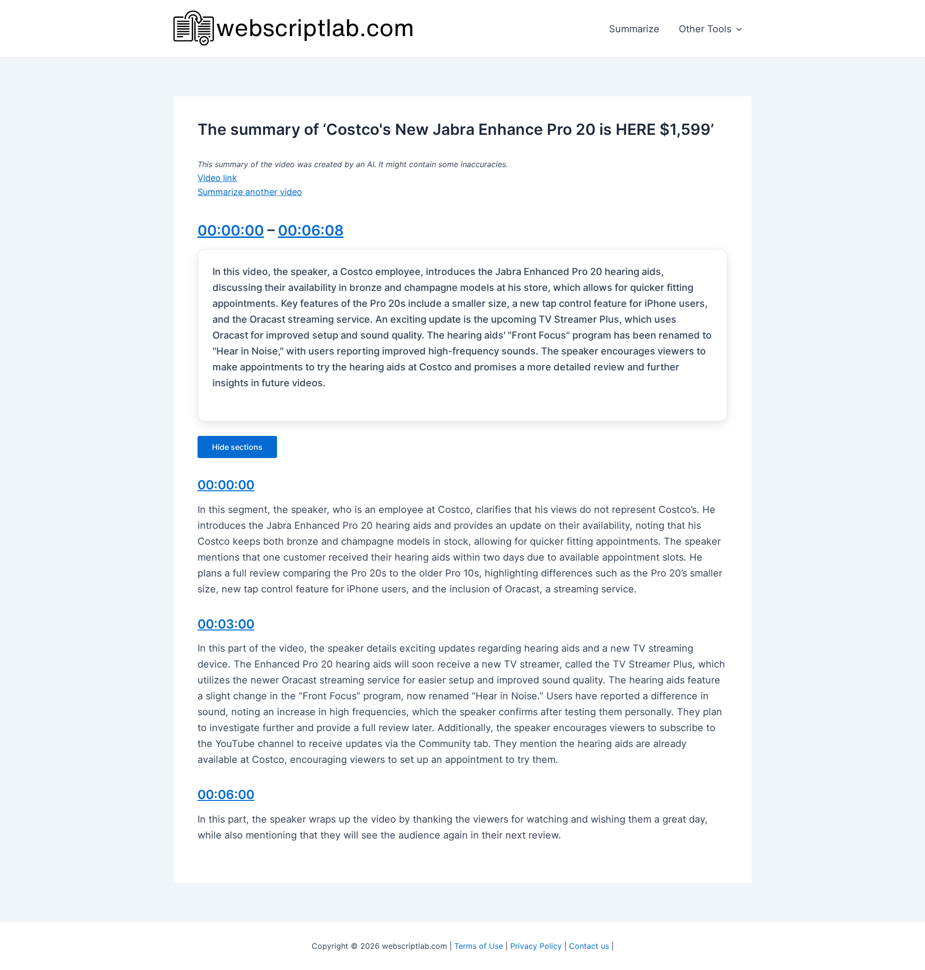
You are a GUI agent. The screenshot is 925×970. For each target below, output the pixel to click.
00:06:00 (226, 794)
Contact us (589, 946)
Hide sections (237, 447)
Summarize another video (250, 192)
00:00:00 (231, 230)
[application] (736, 29)
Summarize (634, 29)
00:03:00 (226, 623)
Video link (217, 178)
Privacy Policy (536, 946)
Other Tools (705, 29)
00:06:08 (311, 230)
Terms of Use (478, 946)
